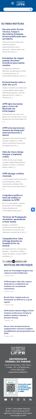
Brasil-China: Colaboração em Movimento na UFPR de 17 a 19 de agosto (18, 299)
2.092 (16, 261)
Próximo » (25, 261)
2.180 (23, 261)
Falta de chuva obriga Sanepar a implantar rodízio (12, 154)
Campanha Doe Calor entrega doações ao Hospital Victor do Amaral (12, 242)
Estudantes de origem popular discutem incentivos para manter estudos (13, 61)
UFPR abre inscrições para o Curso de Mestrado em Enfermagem (12, 107)
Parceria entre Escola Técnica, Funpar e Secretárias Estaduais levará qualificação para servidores (14, 34)
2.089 (7, 261)
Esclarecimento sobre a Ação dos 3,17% (13, 83)
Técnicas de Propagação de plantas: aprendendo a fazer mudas (14, 219)
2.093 (19, 261)
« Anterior (3, 261)
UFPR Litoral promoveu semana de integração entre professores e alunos (13, 131)
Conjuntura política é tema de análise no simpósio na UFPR (12, 197)
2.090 (10, 261)
